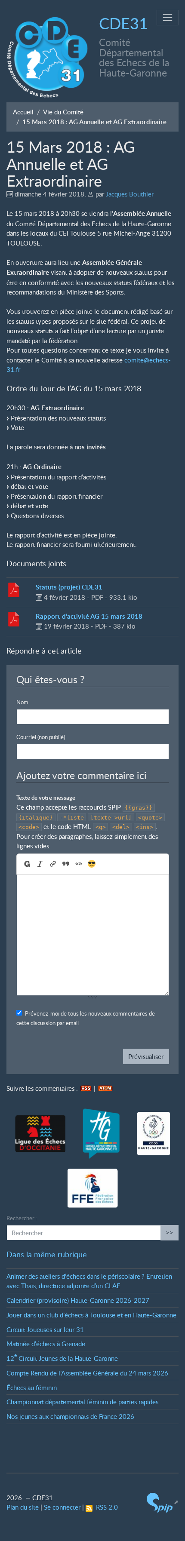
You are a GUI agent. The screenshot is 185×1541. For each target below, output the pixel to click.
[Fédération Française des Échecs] (92, 1188)
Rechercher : (21, 1218)
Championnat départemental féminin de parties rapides (82, 1401)
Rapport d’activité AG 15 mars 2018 (89, 616)
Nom (22, 702)
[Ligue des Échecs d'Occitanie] (40, 1134)
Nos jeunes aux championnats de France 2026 (70, 1416)
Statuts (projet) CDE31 (69, 587)
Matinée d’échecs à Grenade (45, 1343)
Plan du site (22, 1507)
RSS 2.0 (105, 1507)
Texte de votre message (45, 797)
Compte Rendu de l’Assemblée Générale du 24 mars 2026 (87, 1373)
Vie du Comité (63, 111)
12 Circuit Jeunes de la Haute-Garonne (62, 1358)
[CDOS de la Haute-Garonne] (153, 1134)
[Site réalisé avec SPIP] (163, 1502)
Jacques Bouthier (130, 194)
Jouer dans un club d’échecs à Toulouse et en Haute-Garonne (91, 1315)
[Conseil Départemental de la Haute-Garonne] (101, 1134)
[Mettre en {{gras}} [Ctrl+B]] (26, 864)
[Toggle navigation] (168, 18)
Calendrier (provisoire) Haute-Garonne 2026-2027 (77, 1300)
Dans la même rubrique (46, 1254)
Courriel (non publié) (40, 737)
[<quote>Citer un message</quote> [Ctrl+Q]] (65, 864)
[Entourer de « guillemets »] (78, 864)
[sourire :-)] (91, 864)
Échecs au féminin (31, 1387)
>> (169, 1232)
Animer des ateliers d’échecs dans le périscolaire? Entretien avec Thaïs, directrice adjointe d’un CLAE (89, 1281)
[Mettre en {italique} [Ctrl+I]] (39, 864)
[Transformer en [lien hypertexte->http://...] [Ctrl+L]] (52, 864)
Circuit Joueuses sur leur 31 (45, 1329)
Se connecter (62, 1507)
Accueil (23, 111)
